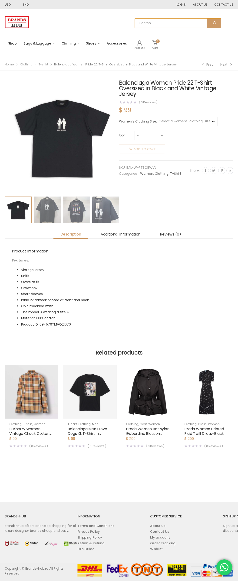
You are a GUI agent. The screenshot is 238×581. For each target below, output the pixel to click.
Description (70, 234)
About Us (157, 525)
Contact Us (159, 531)
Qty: (122, 135)
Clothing (69, 43)
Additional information (120, 234)
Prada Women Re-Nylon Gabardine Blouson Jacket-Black (147, 433)
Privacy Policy (88, 531)
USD (8, 4)
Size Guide (85, 549)
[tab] (70, 234)
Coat (143, 424)
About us (200, 4)
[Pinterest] (221, 170)
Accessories (117, 43)
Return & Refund (91, 543)
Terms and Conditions (95, 525)
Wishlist (156, 549)
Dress (202, 424)
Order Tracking (162, 543)
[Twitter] (213, 170)
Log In (181, 4)
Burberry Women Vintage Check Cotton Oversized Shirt (29, 433)
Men (95, 424)
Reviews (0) (170, 234)
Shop (12, 43)
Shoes (91, 43)
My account (160, 537)
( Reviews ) (148, 102)
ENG (26, 4)
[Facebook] (205, 170)
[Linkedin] (229, 170)
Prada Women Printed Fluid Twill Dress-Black (204, 431)
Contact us (223, 4)
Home (9, 64)
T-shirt (43, 64)
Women (146, 173)
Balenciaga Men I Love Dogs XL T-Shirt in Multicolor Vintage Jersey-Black (87, 435)
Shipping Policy (89, 537)
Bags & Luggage (37, 43)
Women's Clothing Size (137, 121)
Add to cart (145, 149)
